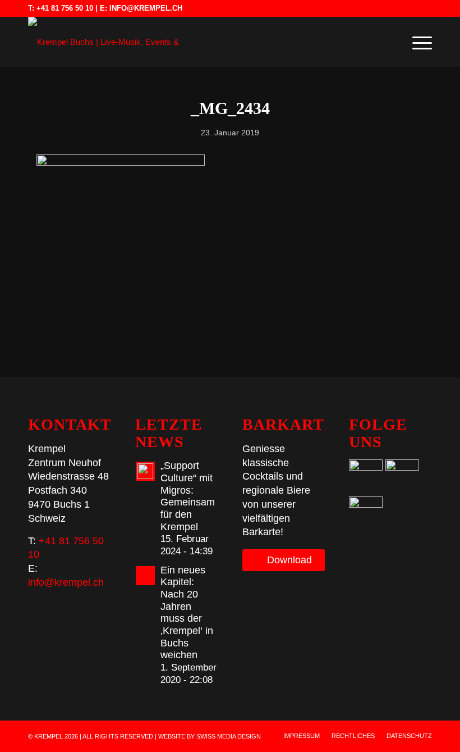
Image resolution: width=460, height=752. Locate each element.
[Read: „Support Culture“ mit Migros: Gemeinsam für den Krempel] (145, 471)
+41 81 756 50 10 (64, 8)
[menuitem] (416, 42)
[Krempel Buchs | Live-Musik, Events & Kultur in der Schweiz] (104, 42)
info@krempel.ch (145, 8)
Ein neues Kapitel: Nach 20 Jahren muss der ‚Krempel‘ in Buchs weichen (186, 612)
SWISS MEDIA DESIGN (228, 736)
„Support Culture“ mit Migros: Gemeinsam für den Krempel (187, 496)
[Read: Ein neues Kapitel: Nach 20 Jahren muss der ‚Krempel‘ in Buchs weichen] (145, 576)
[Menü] (416, 42)
